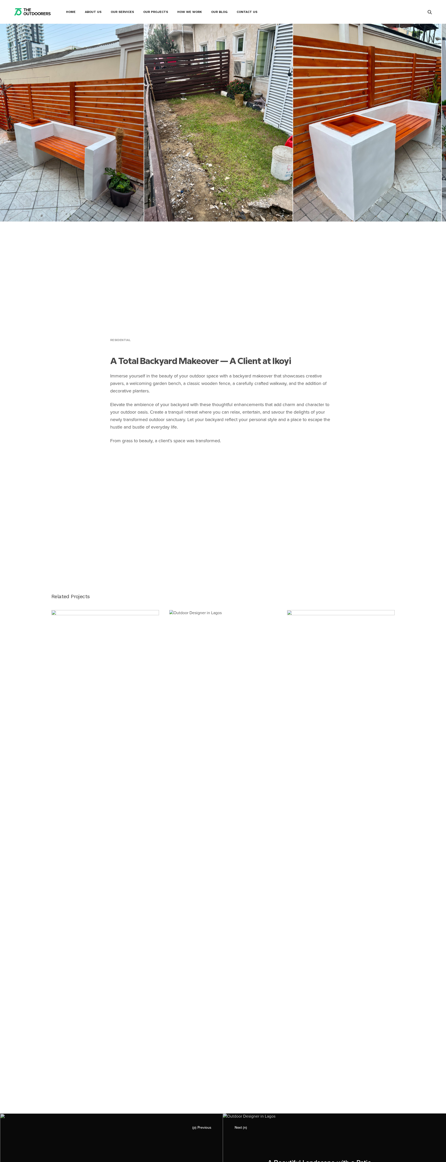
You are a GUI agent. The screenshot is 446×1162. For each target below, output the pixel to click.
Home (71, 12)
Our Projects (155, 12)
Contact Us (247, 12)
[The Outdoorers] (32, 11)
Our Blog (219, 12)
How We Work (189, 12)
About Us (93, 12)
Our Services (122, 12)
